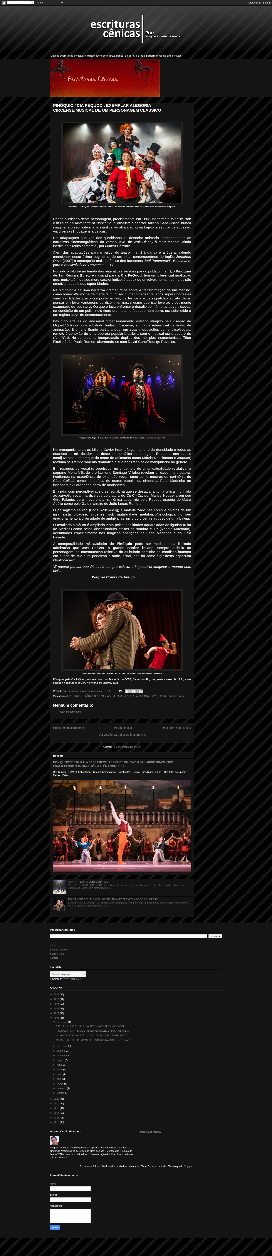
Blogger (188, 1166)
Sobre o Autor (57, 953)
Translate (76, 978)
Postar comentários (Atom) (127, 746)
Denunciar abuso (150, 1131)
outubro (61, 1050)
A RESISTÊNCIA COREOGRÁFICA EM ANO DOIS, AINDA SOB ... (92, 1026)
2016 (57, 1117)
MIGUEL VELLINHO (155, 696)
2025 (57, 999)
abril (59, 1078)
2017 (57, 1112)
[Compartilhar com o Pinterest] (141, 691)
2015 (57, 1122)
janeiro (61, 1092)
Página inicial (123, 727)
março (60, 1083)
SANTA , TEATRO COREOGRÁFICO (88, 881)
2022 (57, 1013)
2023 (57, 1008)
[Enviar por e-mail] (127, 691)
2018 (57, 1108)
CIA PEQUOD (74, 696)
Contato (54, 957)
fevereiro (62, 1088)
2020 (57, 1098)
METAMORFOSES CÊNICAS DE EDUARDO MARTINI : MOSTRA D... (94, 1040)
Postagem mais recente (68, 727)
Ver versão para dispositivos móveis (122, 734)
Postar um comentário (69, 711)
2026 (57, 994)
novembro (62, 1046)
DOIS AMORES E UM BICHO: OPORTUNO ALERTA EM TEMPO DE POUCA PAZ (113, 899)
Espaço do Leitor (59, 949)
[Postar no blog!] (130, 691)
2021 (57, 1018)
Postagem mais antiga (176, 727)
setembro (62, 1055)
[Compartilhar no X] (134, 691)
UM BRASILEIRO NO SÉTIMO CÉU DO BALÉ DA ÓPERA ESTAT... (93, 1035)
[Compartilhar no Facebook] (137, 691)
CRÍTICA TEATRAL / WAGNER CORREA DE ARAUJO (113, 696)
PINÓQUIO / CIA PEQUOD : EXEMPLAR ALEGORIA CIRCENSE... (92, 1030)
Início (53, 945)
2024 (57, 1004)
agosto (61, 1060)
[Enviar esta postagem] (120, 691)
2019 (57, 1103)
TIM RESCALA (175, 696)
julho (60, 1064)
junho (60, 1069)
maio (60, 1074)
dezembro (62, 1022)
